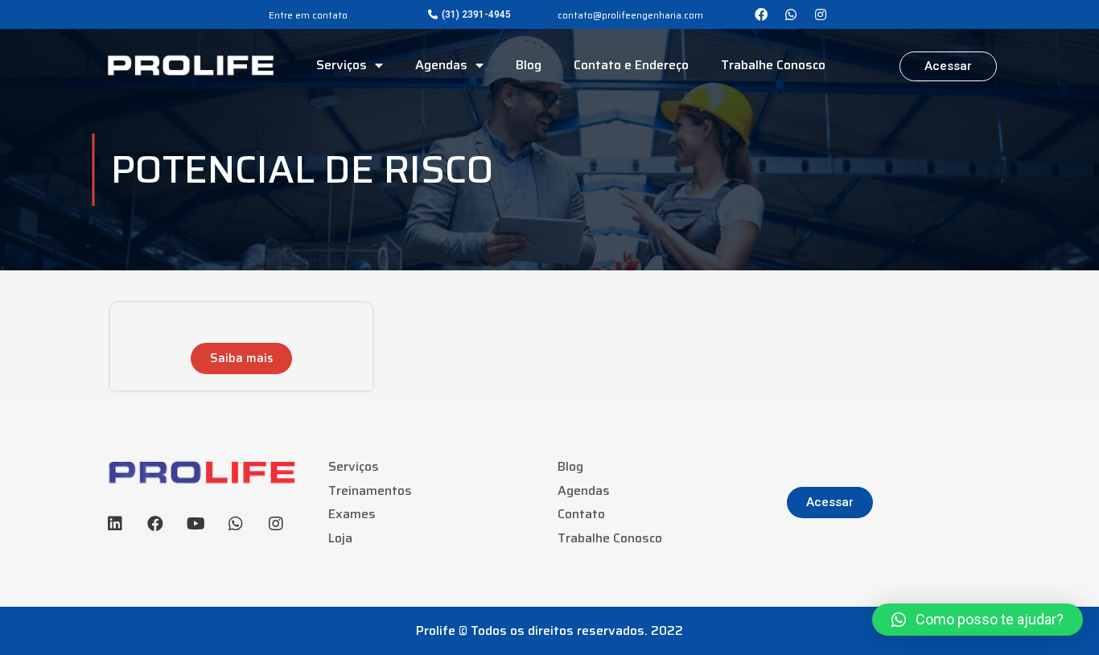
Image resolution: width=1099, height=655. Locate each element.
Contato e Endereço (631, 65)
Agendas (441, 65)
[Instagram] (821, 14)
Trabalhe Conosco (773, 65)
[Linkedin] (115, 524)
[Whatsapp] (791, 14)
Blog (528, 65)
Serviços (341, 65)
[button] (469, 14)
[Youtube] (195, 524)
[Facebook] (761, 14)
